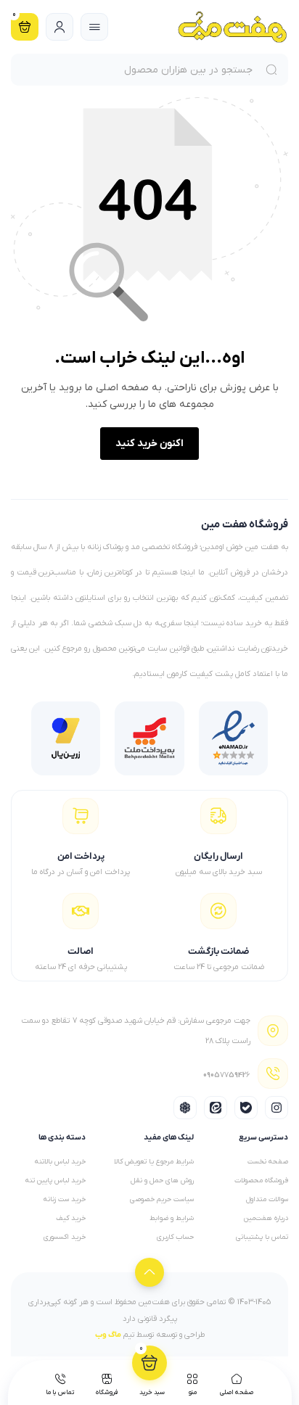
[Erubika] (185, 1107)
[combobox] (135, 70)
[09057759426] (273, 1073)
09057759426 (226, 1077)
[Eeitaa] (215, 1107)
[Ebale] (246, 1107)
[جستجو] (274, 70)
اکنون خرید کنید (149, 443)
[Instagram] (276, 1107)
